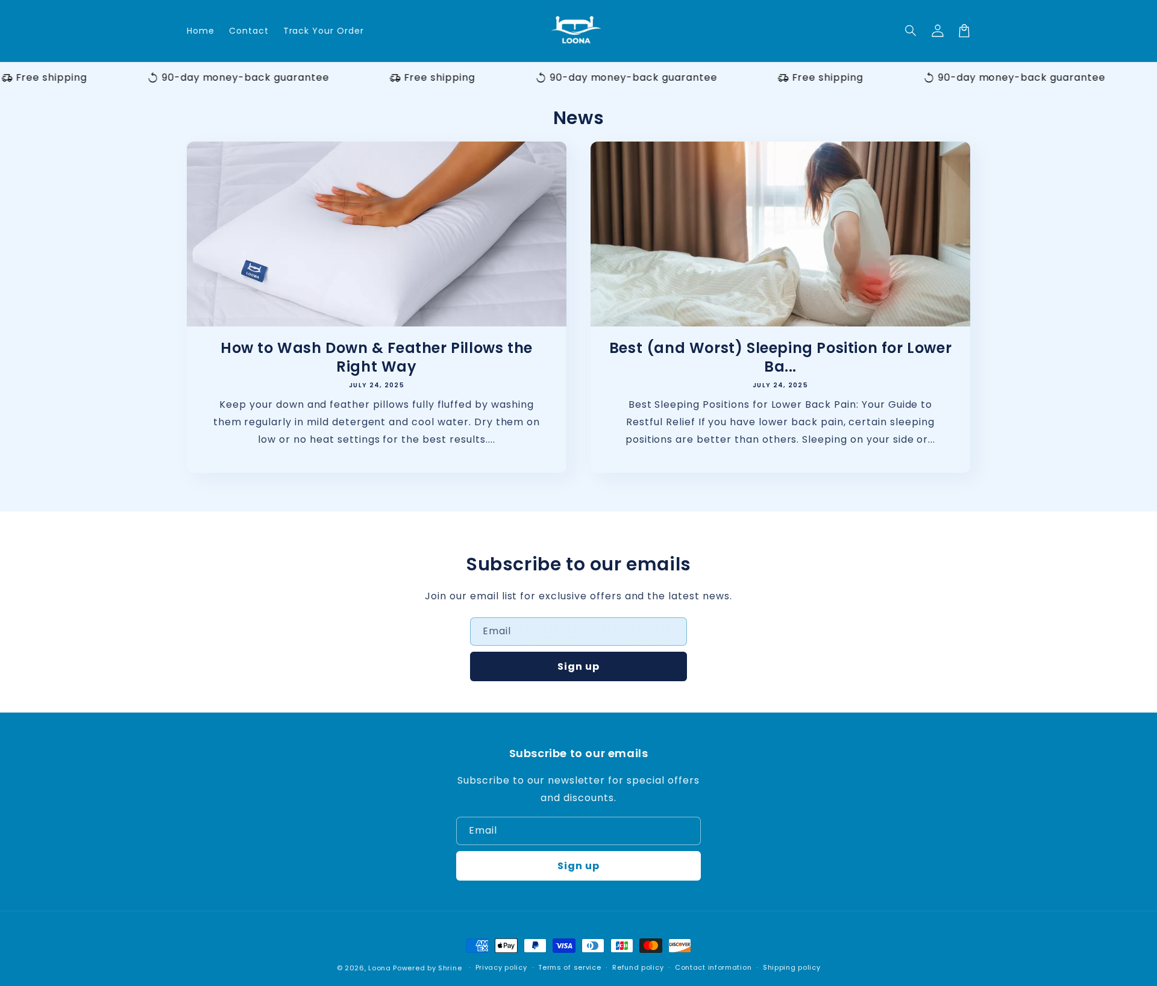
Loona (379, 968)
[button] (911, 30)
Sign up (578, 666)
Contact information (713, 967)
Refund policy (637, 967)
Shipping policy (792, 967)
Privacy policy (501, 967)
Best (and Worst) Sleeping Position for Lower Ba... (780, 357)
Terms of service (569, 967)
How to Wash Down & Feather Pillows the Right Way (377, 357)
